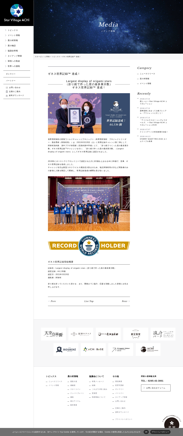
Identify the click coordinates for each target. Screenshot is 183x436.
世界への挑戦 (14, 66)
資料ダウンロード (16, 95)
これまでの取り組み (99, 389)
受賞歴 (94, 393)
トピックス (13, 30)
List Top (89, 301)
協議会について (96, 376)
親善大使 (73, 381)
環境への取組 (14, 61)
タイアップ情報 (121, 397)
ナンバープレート (77, 393)
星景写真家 (119, 385)
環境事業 (118, 381)
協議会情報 (13, 51)
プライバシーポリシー (123, 419)
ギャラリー (11, 74)
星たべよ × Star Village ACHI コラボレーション (153, 101)
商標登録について (99, 397)
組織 (93, 385)
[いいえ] (179, 432)
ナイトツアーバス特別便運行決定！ (154, 131)
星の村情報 (13, 40)
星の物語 (12, 46)
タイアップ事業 (15, 56)
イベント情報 (14, 35)
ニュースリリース (147, 74)
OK (146, 432)
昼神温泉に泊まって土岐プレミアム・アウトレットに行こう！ (153, 110)
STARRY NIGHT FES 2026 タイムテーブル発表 (153, 139)
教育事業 (73, 405)
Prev (53, 301)
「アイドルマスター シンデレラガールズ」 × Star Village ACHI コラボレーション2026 (153, 121)
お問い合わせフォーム (155, 388)
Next (124, 301)
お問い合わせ (15, 87)
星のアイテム (75, 401)
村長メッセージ (98, 381)
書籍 (72, 397)
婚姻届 (72, 385)
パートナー (11, 81)
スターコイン (75, 389)
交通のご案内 (14, 91)
